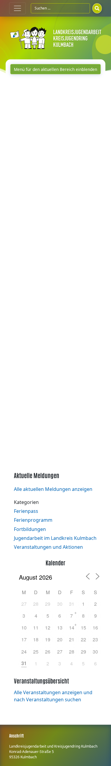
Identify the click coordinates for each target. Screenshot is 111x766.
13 (59, 627)
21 (71, 639)
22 (83, 639)
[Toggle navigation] (17, 8)
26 (47, 651)
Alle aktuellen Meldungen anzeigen (53, 489)
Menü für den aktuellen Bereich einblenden (55, 69)
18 (35, 639)
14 (71, 627)
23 (95, 639)
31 (71, 603)
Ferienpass (26, 511)
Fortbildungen (30, 529)
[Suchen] (97, 8)
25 (35, 651)
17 (24, 639)
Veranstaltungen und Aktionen (48, 547)
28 (35, 603)
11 (35, 627)
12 (47, 627)
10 (24, 627)
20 (59, 639)
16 (95, 627)
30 (59, 603)
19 (47, 639)
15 (83, 627)
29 (47, 603)
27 (24, 603)
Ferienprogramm (33, 520)
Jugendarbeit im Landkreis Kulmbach (55, 538)
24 (24, 651)
